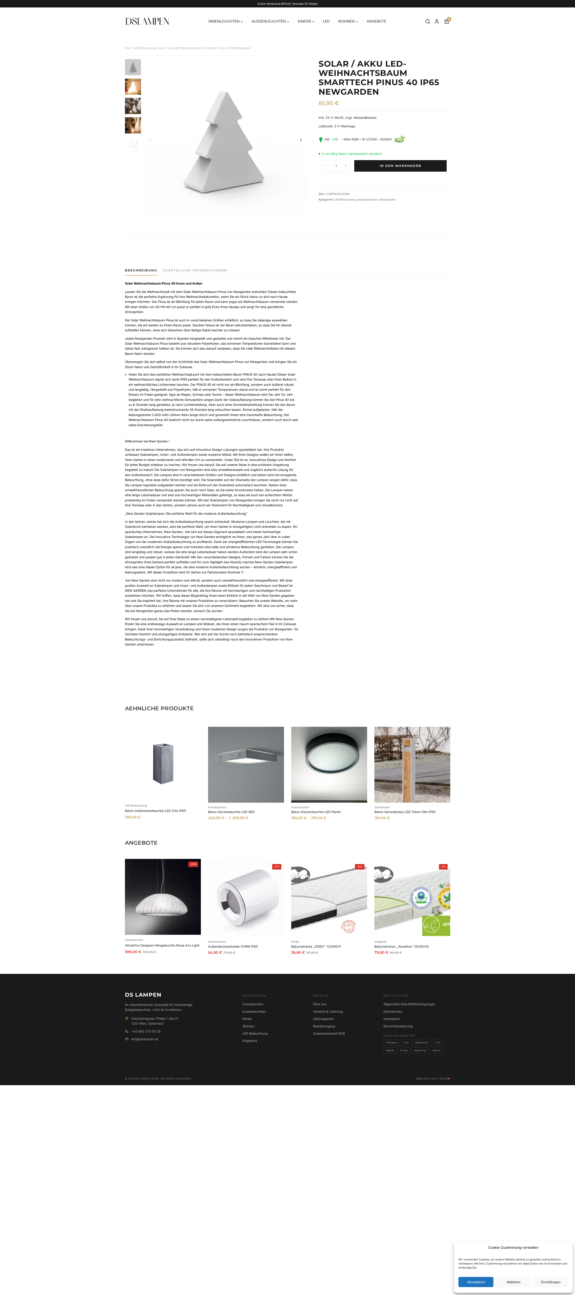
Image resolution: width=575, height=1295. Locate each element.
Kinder (295, 941)
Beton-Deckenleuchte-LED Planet (316, 812)
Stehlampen (382, 807)
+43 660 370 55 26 (146, 1031)
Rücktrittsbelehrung (398, 1026)
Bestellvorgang (324, 1026)
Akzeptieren (476, 1282)
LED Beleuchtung (144, 48)
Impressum (391, 1019)
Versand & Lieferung (328, 1011)
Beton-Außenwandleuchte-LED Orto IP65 (155, 811)
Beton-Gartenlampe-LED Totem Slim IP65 (404, 812)
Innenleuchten (217, 807)
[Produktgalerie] (225, 140)
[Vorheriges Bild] (150, 140)
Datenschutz (392, 1011)
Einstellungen (551, 1282)
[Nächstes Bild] (300, 140)
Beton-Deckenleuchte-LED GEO (231, 812)
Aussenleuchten (367, 199)
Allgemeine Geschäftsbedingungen (409, 1004)
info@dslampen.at (144, 1039)
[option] (133, 87)
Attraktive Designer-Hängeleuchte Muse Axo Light (162, 945)
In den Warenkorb (401, 166)
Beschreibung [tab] (141, 270)
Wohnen (248, 1026)
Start (128, 48)
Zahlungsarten (323, 1019)
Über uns (319, 1004)
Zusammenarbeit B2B (329, 1033)
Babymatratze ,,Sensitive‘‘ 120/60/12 (401, 946)
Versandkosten (365, 117)
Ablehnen (513, 1282)
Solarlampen (387, 199)
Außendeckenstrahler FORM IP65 (233, 946)
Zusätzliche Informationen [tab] (195, 270)
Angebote (380, 941)
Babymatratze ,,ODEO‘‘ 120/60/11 (316, 946)
